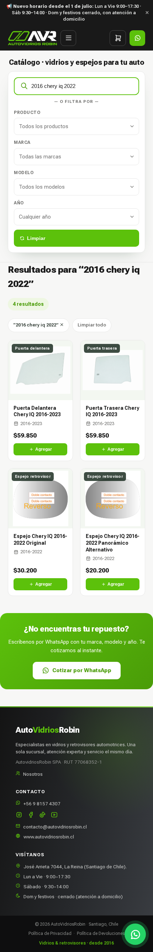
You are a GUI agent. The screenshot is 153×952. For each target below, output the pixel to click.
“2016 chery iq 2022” (36, 325)
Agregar (43, 449)
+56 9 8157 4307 (41, 803)
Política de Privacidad (50, 933)
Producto (27, 112)
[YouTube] (54, 815)
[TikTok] (42, 815)
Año (19, 202)
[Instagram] (19, 815)
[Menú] (68, 38)
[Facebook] (30, 815)
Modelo (23, 172)
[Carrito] (118, 38)
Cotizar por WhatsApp (81, 670)
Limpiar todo (92, 325)
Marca (22, 142)
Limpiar (36, 238)
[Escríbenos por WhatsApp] (135, 934)
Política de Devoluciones (101, 933)
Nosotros (33, 774)
